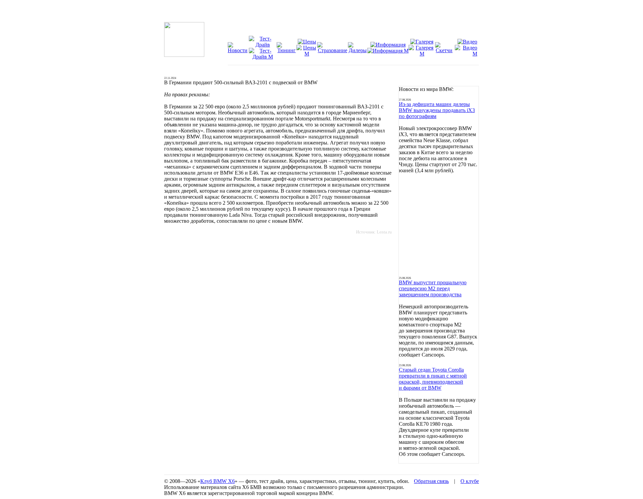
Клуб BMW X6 (217, 481)
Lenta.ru (384, 231)
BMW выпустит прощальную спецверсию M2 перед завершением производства (433, 288)
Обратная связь (431, 481)
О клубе (469, 481)
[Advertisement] (438, 225)
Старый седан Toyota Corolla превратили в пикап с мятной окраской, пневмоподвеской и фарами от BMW (433, 379)
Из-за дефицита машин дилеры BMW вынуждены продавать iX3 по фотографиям (437, 110)
